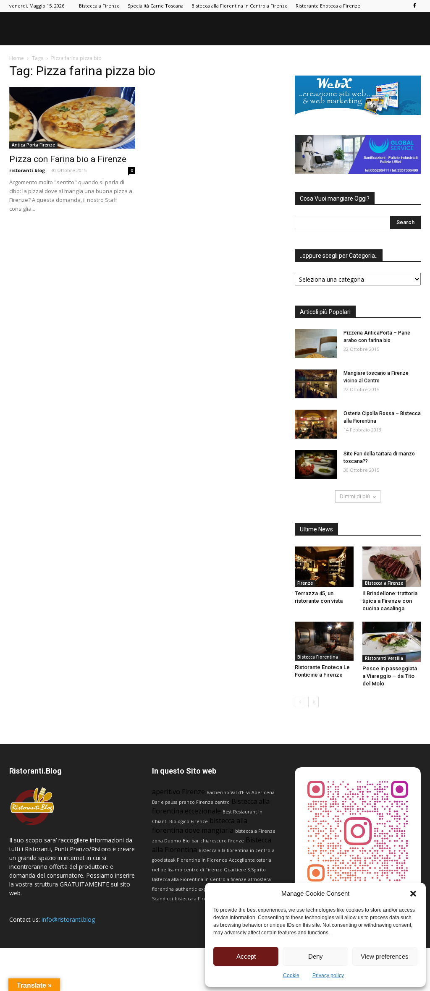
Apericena (263, 792)
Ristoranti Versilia (384, 658)
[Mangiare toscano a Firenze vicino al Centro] (316, 383)
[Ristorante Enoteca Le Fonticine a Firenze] (324, 641)
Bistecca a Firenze (99, 6)
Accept (246, 956)
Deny (315, 956)
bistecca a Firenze (195, 899)
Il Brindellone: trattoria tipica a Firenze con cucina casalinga (389, 601)
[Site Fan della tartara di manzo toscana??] (316, 464)
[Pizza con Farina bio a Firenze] (72, 118)
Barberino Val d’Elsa (228, 792)
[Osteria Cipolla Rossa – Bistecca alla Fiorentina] (316, 424)
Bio (186, 841)
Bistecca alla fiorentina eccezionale (211, 806)
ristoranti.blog (27, 170)
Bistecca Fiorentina (317, 657)
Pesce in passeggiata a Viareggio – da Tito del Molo (389, 676)
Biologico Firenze (188, 821)
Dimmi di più (355, 496)
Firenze (305, 583)
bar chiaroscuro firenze (217, 841)
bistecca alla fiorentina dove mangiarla (199, 825)
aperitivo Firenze (178, 791)
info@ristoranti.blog (68, 919)
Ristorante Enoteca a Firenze (328, 6)
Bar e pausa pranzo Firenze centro (191, 802)
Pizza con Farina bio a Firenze (67, 159)
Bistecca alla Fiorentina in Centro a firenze (199, 879)
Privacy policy (328, 975)
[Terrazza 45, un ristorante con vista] (324, 566)
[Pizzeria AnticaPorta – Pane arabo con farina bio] (316, 343)
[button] (413, 893)
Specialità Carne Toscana (156, 6)
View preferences (385, 956)
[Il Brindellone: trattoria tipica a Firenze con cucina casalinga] (391, 566)
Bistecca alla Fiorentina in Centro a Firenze (239, 6)
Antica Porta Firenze (33, 145)
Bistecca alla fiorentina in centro (234, 850)
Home (16, 58)
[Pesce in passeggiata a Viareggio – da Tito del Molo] (391, 642)
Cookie (291, 975)
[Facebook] (414, 6)
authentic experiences (201, 889)
